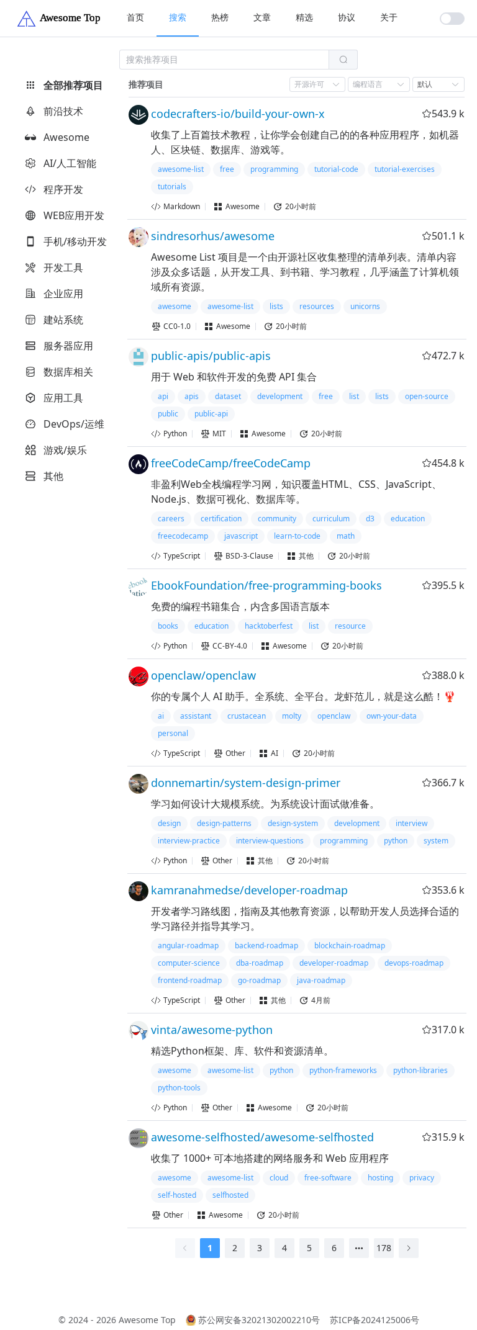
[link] (146, 84)
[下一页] (409, 1248)
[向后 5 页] (359, 1248)
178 (383, 1248)
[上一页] (185, 1248)
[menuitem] (135, 18)
